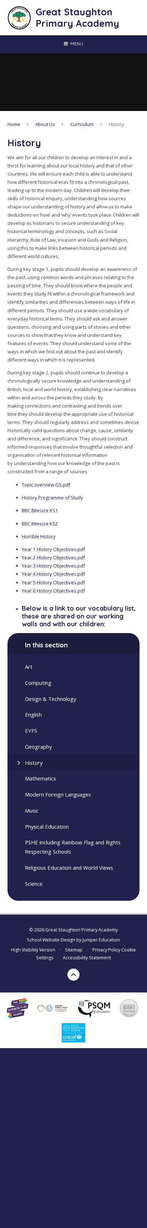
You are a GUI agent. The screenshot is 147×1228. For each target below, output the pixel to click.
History (116, 124)
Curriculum (81, 124)
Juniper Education (101, 940)
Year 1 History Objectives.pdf (53, 549)
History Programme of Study (52, 497)
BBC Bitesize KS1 (40, 510)
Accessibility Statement (87, 958)
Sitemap (73, 950)
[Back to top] (73, 975)
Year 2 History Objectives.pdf (53, 557)
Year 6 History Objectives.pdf (53, 590)
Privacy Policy (106, 950)
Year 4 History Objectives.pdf (53, 574)
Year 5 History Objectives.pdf (53, 582)
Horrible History (39, 536)
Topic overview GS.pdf (46, 484)
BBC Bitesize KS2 (40, 523)
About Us (45, 124)
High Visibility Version (33, 950)
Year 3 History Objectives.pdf (53, 565)
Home (13, 124)
